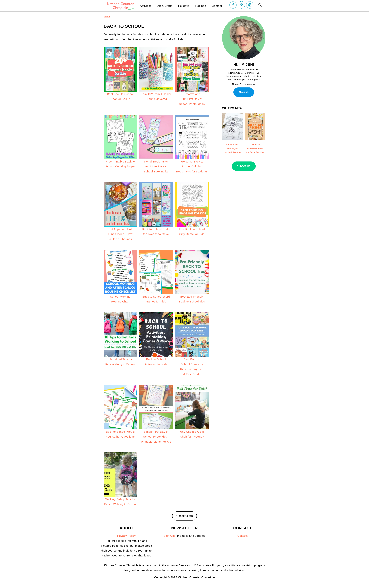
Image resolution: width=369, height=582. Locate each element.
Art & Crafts (164, 5)
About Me (244, 92)
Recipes (200, 5)
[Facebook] (233, 5)
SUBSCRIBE (244, 166)
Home (107, 16)
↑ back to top (184, 515)
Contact (217, 5)
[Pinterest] (241, 5)
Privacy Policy (126, 535)
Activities (146, 5)
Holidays (184, 5)
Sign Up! (169, 535)
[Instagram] (249, 5)
